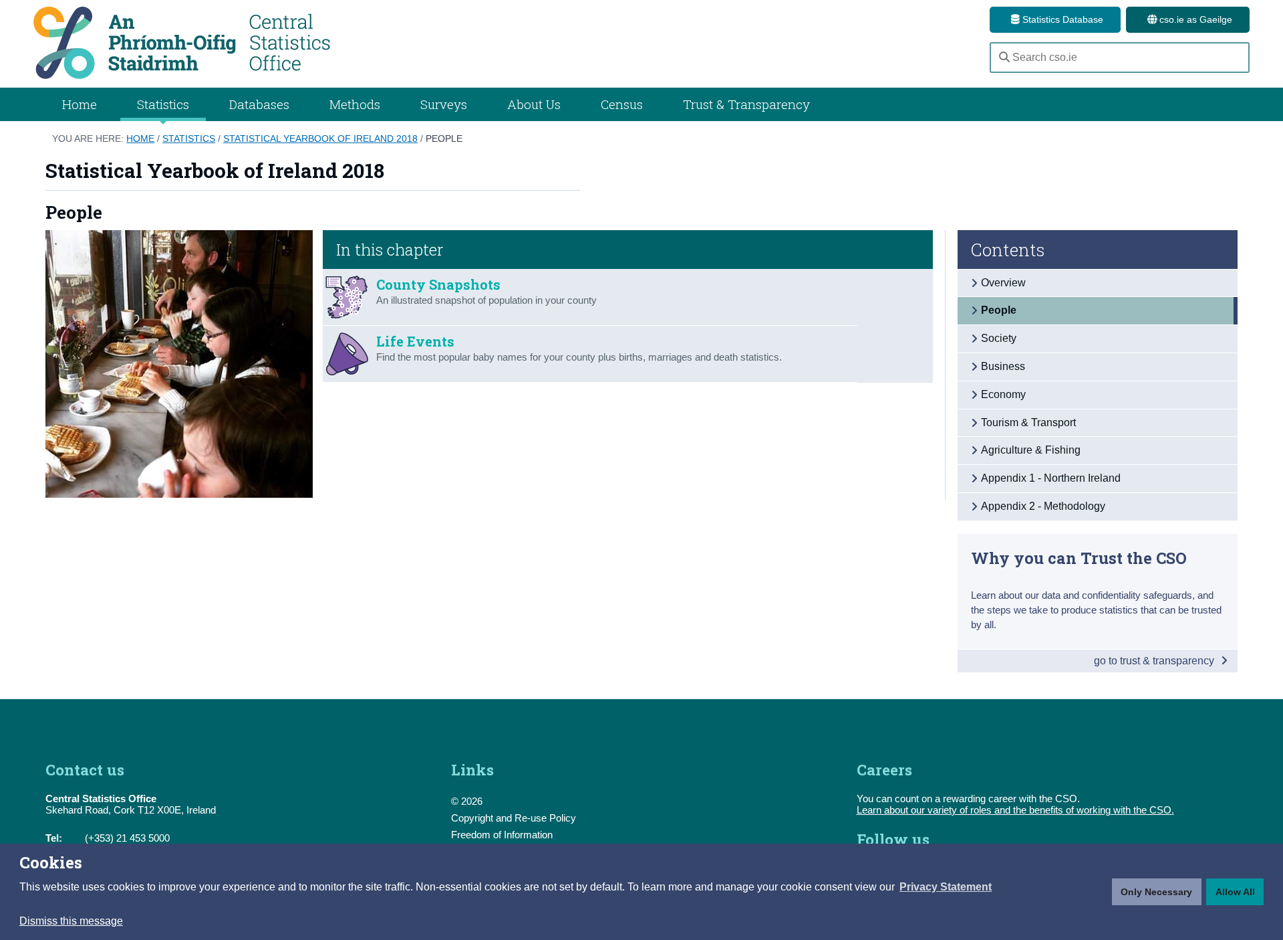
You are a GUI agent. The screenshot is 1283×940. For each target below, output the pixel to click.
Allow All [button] (1235, 891)
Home (79, 104)
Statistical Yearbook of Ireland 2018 (320, 138)
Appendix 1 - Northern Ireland (1051, 478)
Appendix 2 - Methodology (1043, 506)
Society (998, 338)
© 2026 (466, 801)
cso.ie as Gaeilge (1194, 19)
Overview (1003, 282)
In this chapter (390, 249)
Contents (1008, 249)
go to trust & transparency (1155, 660)
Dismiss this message (71, 921)
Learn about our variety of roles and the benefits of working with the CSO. (1015, 810)
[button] (945, 887)
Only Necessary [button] (1156, 891)
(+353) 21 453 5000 (127, 838)
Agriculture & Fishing (1031, 450)
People (444, 138)
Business (1003, 366)
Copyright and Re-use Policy (513, 818)
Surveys (443, 104)
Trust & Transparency (746, 104)
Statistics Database (1061, 19)
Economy (1003, 394)
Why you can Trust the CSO (1079, 557)
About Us (534, 104)
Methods (354, 104)
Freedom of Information (502, 834)
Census (622, 104)
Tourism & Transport (1028, 422)
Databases (259, 104)
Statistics (188, 138)
